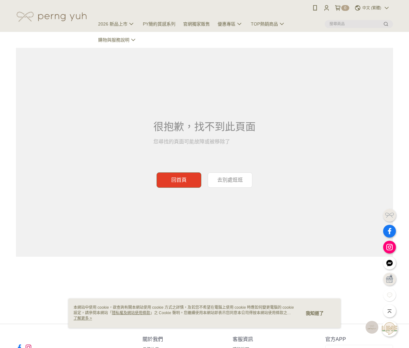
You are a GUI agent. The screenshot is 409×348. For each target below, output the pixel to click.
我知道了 (315, 313)
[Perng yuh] (51, 16)
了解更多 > (82, 318)
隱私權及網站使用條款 (131, 313)
